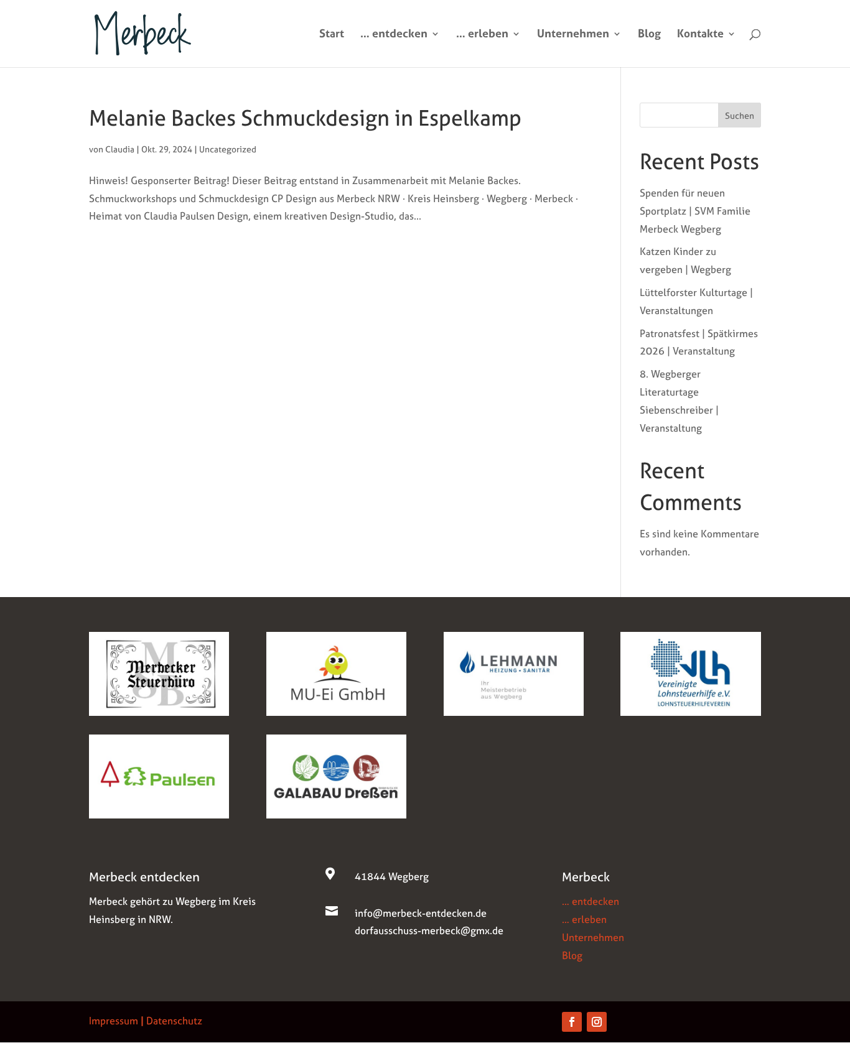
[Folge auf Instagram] (597, 1022)
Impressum (113, 1020)
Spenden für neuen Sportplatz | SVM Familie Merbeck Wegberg (695, 211)
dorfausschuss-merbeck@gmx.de (429, 930)
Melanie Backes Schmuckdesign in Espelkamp (305, 118)
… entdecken (393, 35)
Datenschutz (174, 1020)
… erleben (482, 35)
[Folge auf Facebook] (572, 1022)
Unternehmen (573, 35)
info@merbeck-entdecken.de (421, 913)
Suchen (739, 115)
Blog (649, 35)
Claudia (119, 149)
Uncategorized (227, 149)
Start (331, 35)
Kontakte (700, 35)
